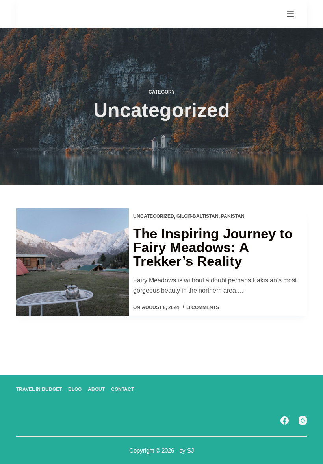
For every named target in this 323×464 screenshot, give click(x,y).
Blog (75, 389)
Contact (122, 389)
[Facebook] (284, 420)
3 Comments (203, 307)
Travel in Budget (39, 389)
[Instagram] (303, 420)
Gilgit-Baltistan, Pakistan (210, 216)
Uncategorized (153, 216)
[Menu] (290, 13)
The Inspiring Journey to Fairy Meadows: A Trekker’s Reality (213, 247)
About (96, 389)
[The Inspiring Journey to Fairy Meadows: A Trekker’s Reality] (72, 262)
